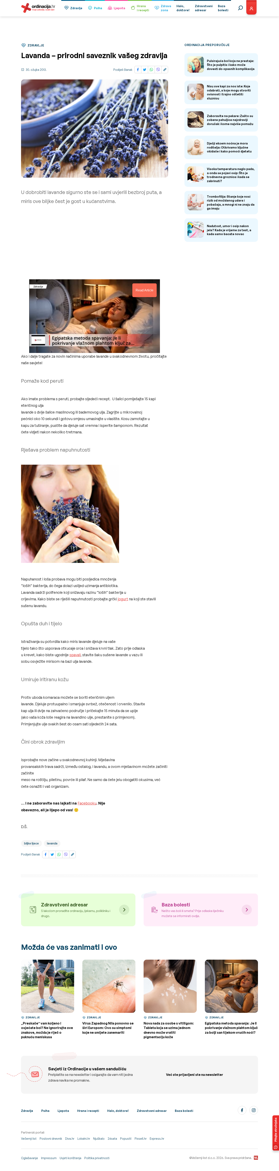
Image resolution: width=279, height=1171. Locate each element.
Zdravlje (76, 8)
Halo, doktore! (118, 1110)
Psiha (98, 8)
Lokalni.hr (83, 1138)
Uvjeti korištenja (70, 1158)
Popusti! (126, 1138)
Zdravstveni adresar (152, 1110)
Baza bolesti (184, 1110)
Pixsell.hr (141, 1138)
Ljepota (119, 8)
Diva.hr (69, 1138)
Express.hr (157, 1138)
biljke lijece (31, 843)
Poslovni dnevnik (51, 1138)
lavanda (52, 843)
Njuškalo (99, 1138)
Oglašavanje (29, 1158)
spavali (75, 655)
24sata (112, 1138)
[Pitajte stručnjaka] (275, 1133)
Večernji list (29, 1138)
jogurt (123, 599)
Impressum (49, 1158)
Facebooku (87, 803)
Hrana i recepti (88, 1110)
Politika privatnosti (96, 1158)
